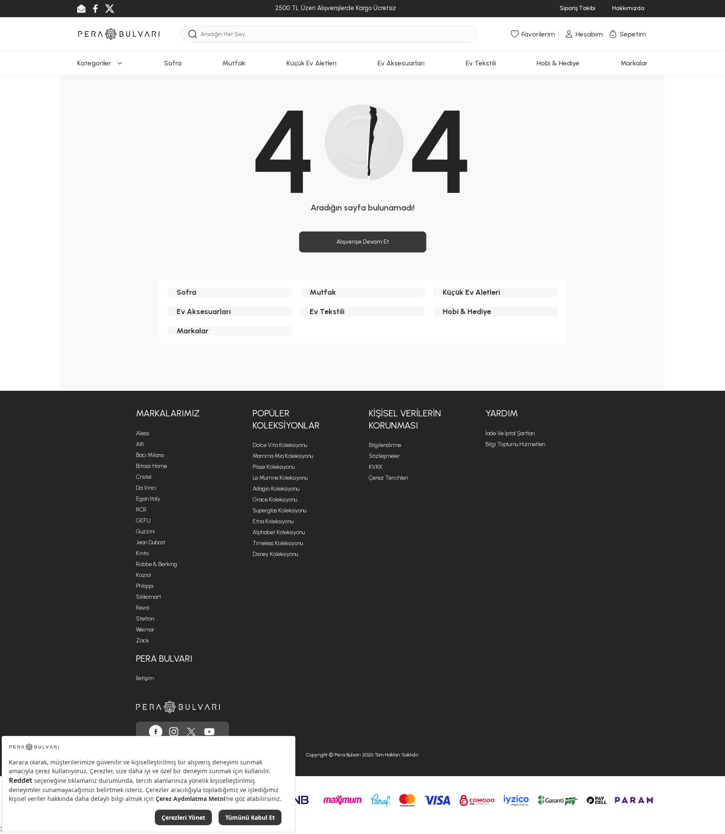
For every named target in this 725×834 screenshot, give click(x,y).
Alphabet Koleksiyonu (279, 532)
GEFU (143, 520)
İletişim (145, 678)
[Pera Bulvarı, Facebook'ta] (155, 731)
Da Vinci (146, 487)
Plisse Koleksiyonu (274, 466)
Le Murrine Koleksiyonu (280, 477)
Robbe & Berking (156, 564)
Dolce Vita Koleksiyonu (280, 445)
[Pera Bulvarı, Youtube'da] (209, 731)
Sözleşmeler (384, 456)
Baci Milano (150, 455)
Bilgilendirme (385, 445)
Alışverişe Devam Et (362, 241)
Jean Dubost (150, 542)
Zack (142, 640)
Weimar (145, 629)
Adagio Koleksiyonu (276, 488)
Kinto (142, 553)
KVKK (376, 466)
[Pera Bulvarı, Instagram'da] (173, 731)
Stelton (145, 618)
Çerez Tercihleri (388, 477)
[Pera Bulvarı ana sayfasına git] (178, 707)
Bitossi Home (151, 466)
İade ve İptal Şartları (510, 433)
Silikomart (148, 596)
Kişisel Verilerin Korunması (405, 419)
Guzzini (145, 531)
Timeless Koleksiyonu (278, 543)
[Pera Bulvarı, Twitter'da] (191, 731)
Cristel (143, 477)
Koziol (143, 575)
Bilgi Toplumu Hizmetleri (515, 444)
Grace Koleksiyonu (275, 499)
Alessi (142, 433)
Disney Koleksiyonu (275, 554)
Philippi (145, 586)
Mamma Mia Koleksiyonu (283, 456)
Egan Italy (148, 498)
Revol (142, 607)
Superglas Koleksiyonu (279, 510)
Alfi (140, 444)
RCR (141, 509)
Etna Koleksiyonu (273, 521)
